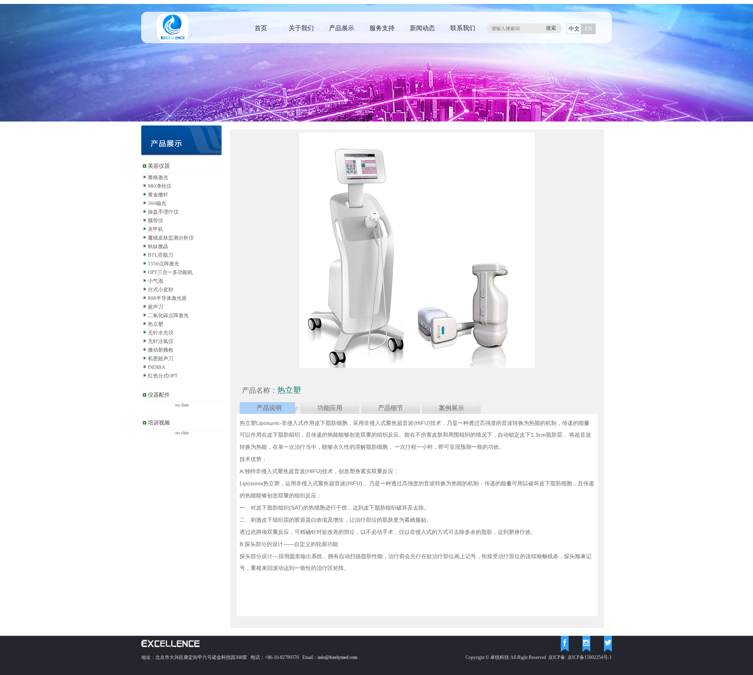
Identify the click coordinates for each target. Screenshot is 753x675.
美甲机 (155, 229)
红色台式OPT (163, 376)
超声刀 (155, 307)
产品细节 (390, 408)
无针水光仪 (160, 333)
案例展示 (451, 408)
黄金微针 (158, 195)
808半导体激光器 (167, 298)
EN (588, 29)
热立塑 (155, 324)
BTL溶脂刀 (160, 255)
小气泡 (155, 281)
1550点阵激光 (163, 264)
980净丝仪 (159, 186)
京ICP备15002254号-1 (589, 657)
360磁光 (157, 203)
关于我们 (301, 28)
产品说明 (269, 408)
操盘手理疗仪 (163, 212)
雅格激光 (158, 177)
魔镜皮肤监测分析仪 (171, 238)
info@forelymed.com (337, 657)
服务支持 (382, 28)
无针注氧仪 (160, 341)
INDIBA (156, 367)
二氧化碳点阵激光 (168, 315)
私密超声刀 (160, 358)
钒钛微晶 (158, 246)
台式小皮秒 (160, 289)
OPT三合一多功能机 (170, 272)
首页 (261, 28)
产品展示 (341, 28)
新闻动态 (422, 28)
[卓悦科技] (172, 39)
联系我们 (462, 28)
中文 (574, 29)
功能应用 (329, 408)
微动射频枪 (160, 350)
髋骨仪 (155, 220)
